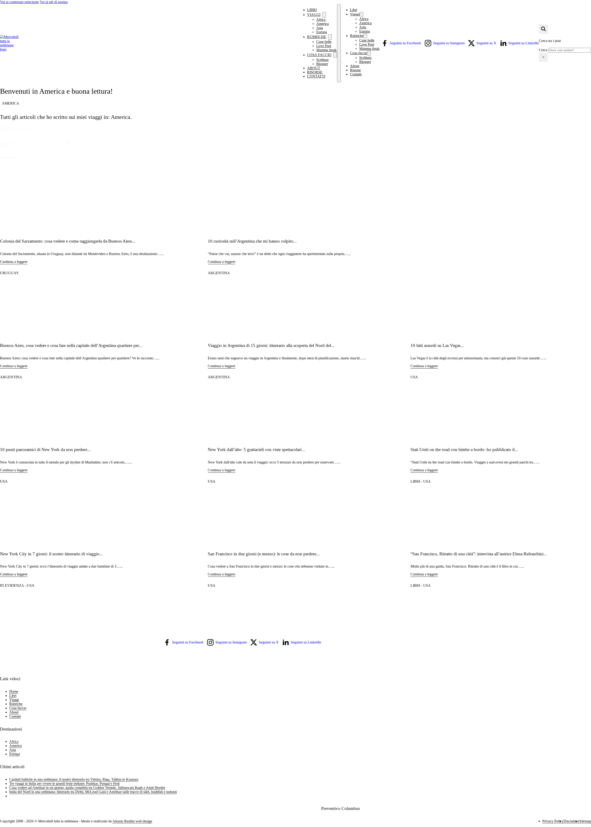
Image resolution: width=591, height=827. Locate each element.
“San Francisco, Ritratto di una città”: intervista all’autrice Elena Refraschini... (478, 553)
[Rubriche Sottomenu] (365, 35)
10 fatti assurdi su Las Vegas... (437, 345)
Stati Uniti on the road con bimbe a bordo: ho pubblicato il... (464, 449)
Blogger (322, 64)
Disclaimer (571, 821)
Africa (363, 19)
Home (13, 691)
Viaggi (313, 15)
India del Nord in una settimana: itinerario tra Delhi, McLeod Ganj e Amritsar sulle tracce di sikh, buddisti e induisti (93, 792)
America (365, 23)
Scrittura (365, 58)
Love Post (366, 44)
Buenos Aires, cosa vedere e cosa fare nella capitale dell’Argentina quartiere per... (71, 345)
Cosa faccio (358, 53)
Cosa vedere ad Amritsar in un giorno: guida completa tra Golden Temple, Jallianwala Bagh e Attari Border (87, 788)
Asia (362, 27)
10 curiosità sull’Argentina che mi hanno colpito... (252, 241)
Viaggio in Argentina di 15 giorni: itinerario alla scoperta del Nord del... (271, 345)
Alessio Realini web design (132, 821)
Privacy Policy (553, 821)
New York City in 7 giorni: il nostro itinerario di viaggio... (51, 553)
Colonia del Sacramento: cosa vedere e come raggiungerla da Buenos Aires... (67, 241)
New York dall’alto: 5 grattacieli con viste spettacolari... (256, 449)
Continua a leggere (13, 262)
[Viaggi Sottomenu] (361, 14)
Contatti (316, 76)
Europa (321, 32)
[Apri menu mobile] (339, 43)
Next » (14, 607)
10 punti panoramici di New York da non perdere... (45, 449)
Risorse (315, 72)
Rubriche (356, 36)
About (313, 68)
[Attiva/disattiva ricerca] (543, 29)
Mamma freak (326, 50)
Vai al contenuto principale (19, 2)
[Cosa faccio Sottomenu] (335, 55)
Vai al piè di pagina (54, 2)
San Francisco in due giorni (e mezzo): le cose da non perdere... (264, 553)
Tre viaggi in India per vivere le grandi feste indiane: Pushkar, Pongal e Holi (64, 783)
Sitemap (585, 821)
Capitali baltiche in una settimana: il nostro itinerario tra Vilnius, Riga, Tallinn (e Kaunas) (73, 779)
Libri (312, 10)
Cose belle (366, 40)
